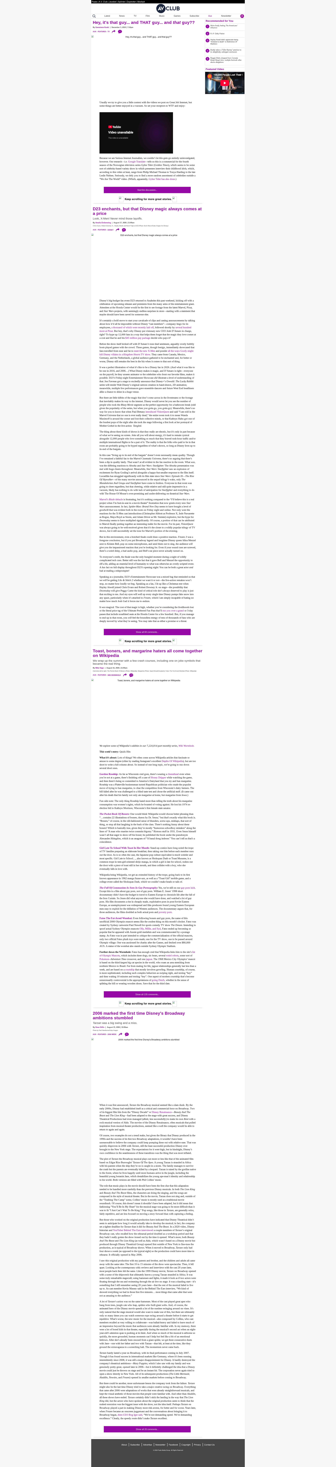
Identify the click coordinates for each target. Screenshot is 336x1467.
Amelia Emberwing (103, 223)
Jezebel (112, 1)
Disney (111, 230)
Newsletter (226, 16)
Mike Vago (99, 668)
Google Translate (136, 161)
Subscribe (194, 16)
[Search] (93, 16)
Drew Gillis (99, 1027)
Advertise (147, 1444)
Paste (94, 1)
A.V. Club (103, 1)
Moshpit (141, 1)
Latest (107, 16)
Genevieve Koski (102, 27)
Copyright (185, 1444)
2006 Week (112, 1034)
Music (162, 16)
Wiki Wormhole (114, 675)
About (124, 1444)
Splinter (121, 1)
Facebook (173, 1444)
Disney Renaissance (162, 1112)
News (122, 16)
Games (177, 16)
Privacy (197, 1444)
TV (135, 16)
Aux (210, 16)
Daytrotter (131, 1)
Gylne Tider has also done (162, 179)
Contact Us (209, 1444)
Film (148, 16)
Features (102, 32)
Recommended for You (219, 21)
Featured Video (215, 69)
